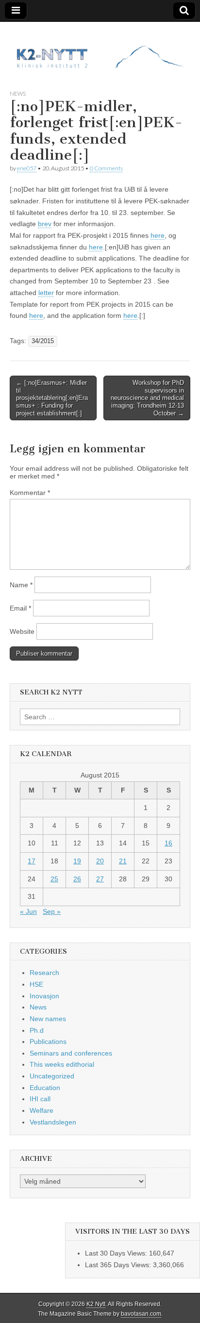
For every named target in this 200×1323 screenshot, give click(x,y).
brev (44, 224)
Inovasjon (44, 996)
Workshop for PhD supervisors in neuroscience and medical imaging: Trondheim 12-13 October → (147, 397)
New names (48, 1019)
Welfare (41, 1110)
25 (54, 879)
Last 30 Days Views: (117, 1253)
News (18, 93)
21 (123, 861)
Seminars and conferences (71, 1053)
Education (45, 1087)
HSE (36, 984)
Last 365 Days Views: (119, 1265)
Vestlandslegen (53, 1122)
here (157, 235)
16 (168, 843)
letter (46, 293)
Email (20, 608)
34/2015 (43, 341)
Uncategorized (52, 1076)
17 (31, 861)
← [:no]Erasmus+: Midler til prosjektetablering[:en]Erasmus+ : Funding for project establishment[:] (52, 397)
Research (44, 972)
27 (100, 879)
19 (77, 861)
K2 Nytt (95, 1304)
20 (100, 861)
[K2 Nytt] (100, 48)
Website (22, 631)
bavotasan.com (141, 1313)
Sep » (52, 911)
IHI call (40, 1099)
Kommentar (30, 492)
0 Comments (106, 168)
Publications (48, 1041)
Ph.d (37, 1030)
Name (21, 585)
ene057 (26, 168)
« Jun (28, 911)
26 (77, 879)
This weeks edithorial (62, 1064)
